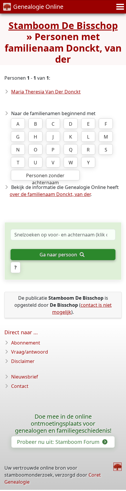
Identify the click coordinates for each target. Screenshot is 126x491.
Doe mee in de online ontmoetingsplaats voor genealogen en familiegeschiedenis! (63, 423)
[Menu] (119, 6)
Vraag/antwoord (29, 352)
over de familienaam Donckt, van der (50, 194)
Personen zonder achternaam (45, 176)
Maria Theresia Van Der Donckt (46, 91)
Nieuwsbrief (24, 377)
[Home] (117, 467)
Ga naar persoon (59, 254)
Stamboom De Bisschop (63, 25)
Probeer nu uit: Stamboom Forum (59, 441)
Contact (19, 386)
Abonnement (25, 343)
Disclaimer (23, 361)
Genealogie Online (38, 7)
